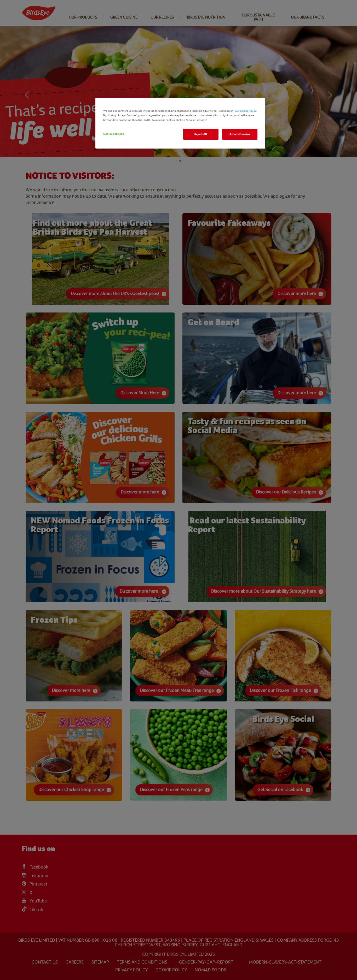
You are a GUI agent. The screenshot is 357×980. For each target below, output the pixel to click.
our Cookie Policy (245, 111)
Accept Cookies (239, 134)
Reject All (200, 134)
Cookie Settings (113, 133)
